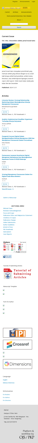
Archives (15, 12)
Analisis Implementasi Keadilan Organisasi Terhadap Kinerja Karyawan (17, 120)
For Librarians (7, 400)
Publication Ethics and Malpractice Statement (17, 215)
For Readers (6, 394)
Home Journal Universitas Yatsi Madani (19, 16)
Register (15, 1)
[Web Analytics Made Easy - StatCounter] (7, 257)
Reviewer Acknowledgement (12, 211)
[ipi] (17, 337)
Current (7, 12)
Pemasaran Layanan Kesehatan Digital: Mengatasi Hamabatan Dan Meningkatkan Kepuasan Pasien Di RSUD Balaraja (17, 157)
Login (33, 1)
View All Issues (6, 189)
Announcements (26, 12)
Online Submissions (9, 222)
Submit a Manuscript (9, 198)
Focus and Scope (8, 213)
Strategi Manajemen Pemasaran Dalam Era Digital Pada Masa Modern (17, 175)
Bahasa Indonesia (8, 383)
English (5, 380)
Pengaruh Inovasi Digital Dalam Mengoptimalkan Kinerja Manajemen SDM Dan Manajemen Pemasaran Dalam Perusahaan (18, 138)
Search (19, 27)
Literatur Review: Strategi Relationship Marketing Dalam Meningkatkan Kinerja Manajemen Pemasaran (16, 102)
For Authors (6, 397)
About (19, 20)
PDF (6, 112)
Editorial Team (7, 208)
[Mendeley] (3, 357)
